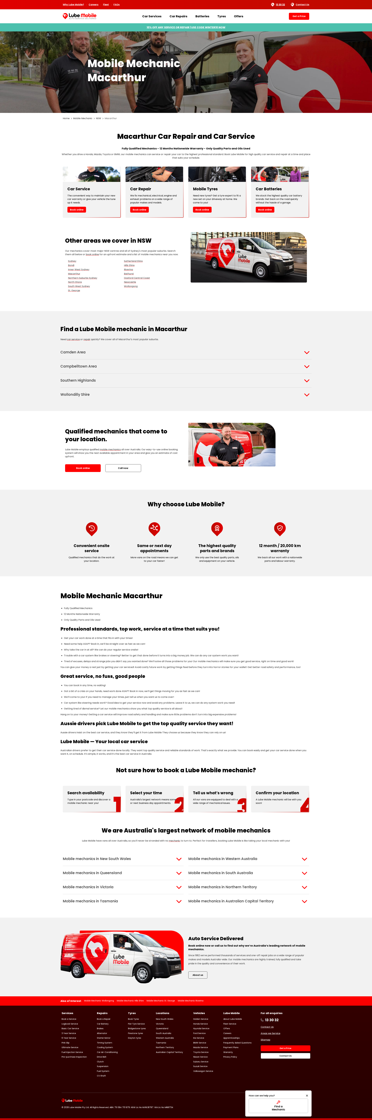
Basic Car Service (70, 1028)
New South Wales (164, 1019)
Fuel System (103, 1071)
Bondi (71, 265)
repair (86, 339)
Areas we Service (270, 1033)
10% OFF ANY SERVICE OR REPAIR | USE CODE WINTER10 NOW (186, 27)
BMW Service (199, 1042)
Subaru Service (200, 1061)
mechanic (174, 840)
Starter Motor (103, 1037)
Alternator (102, 1033)
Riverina (128, 269)
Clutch (100, 1061)
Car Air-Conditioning (107, 1052)
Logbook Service (70, 1023)
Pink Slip (65, 1042)
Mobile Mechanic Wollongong (99, 1000)
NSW (98, 118)
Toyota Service (201, 1052)
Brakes (100, 1028)
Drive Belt (101, 1056)
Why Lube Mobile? (73, 4)
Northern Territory (165, 1047)
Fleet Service (229, 1023)
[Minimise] (307, 1095)
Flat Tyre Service (136, 1023)
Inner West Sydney (78, 269)
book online (92, 254)
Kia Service (198, 1037)
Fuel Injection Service (72, 1052)
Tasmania (161, 1042)
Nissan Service (200, 1056)
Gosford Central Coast (137, 278)
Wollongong (131, 286)
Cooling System (105, 1047)
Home (66, 118)
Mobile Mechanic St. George (161, 1000)
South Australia (163, 1033)
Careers (93, 4)
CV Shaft (101, 1075)
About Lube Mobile (232, 1019)
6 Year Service (69, 1037)
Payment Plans (230, 1047)
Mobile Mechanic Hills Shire (130, 1000)
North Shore (75, 282)
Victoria (160, 1023)
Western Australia (165, 1037)
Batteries (202, 16)
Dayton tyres (134, 1037)
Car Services (151, 16)
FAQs (116, 4)
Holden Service (200, 1019)
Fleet (106, 4)
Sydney (72, 261)
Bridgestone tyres (137, 1028)
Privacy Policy (230, 1056)
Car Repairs (178, 16)
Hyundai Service (201, 1028)
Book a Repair (103, 1019)
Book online (77, 209)
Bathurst (129, 273)
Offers (238, 16)
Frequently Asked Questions (237, 1042)
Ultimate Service (70, 1047)
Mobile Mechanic (82, 118)
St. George (74, 290)
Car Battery (103, 1023)
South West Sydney (79, 286)
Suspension (102, 1066)
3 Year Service (69, 1033)
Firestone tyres (135, 1033)
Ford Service (199, 1033)
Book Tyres (133, 1019)
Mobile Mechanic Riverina (190, 1000)
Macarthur (74, 273)
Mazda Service (200, 1047)
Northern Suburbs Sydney (82, 278)
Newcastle (130, 282)
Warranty (228, 1052)
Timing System (104, 1042)
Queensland (162, 1028)
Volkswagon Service (203, 1071)
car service (73, 339)
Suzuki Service (200, 1066)
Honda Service (200, 1023)
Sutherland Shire (133, 261)
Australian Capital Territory (169, 1052)
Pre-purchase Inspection (74, 1056)
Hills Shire (129, 265)
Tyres (221, 16)
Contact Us (302, 4)
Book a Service (69, 1019)
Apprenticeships (231, 1037)
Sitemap (265, 1039)
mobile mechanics (110, 449)
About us (198, 975)
